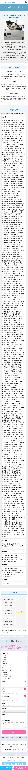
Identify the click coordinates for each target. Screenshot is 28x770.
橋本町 (19, 405)
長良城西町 (19, 368)
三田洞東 (14, 470)
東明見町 (22, 415)
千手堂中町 (12, 317)
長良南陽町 (5, 401)
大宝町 (18, 324)
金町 (17, 285)
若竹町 (20, 527)
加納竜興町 (17, 224)
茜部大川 (16, 120)
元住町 (21, 499)
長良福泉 (17, 401)
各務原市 (22, 546)
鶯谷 (11, 164)
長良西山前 (19, 374)
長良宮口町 (12, 393)
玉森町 (20, 332)
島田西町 (17, 295)
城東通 (18, 293)
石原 (23, 142)
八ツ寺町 (22, 505)
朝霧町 (17, 146)
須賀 (13, 295)
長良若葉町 (5, 377)
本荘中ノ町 (5, 442)
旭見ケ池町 (5, 426)
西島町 (4, 397)
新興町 (4, 289)
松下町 (18, 460)
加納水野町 (21, 211)
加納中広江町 (19, 238)
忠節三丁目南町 (6, 348)
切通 (11, 266)
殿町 (21, 344)
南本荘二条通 (5, 479)
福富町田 (4, 423)
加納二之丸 (5, 230)
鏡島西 (4, 205)
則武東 (21, 411)
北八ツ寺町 (5, 254)
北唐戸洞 (8, 256)
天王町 (4, 332)
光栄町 (7, 268)
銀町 (16, 283)
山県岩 (4, 532)
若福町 (22, 534)
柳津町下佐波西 (6, 505)
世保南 (12, 529)
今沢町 (17, 162)
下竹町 (13, 309)
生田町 (12, 136)
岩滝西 (7, 158)
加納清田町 (19, 179)
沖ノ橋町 (10, 187)
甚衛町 (4, 295)
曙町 (21, 146)
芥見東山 (16, 148)
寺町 (10, 330)
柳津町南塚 (5, 523)
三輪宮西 (18, 493)
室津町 (4, 497)
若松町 (13, 534)
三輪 (18, 485)
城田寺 (21, 258)
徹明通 (8, 356)
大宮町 (18, 189)
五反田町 (4, 262)
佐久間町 (17, 275)
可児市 (17, 559)
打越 (17, 150)
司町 (18, 352)
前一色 (14, 440)
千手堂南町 (19, 317)
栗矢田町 (12, 270)
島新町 (4, 301)
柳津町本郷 (19, 523)
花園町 (22, 436)
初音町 (13, 407)
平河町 (21, 425)
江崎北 (12, 152)
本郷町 (15, 444)
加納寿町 (18, 220)
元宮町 (8, 499)
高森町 (12, 305)
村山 (20, 476)
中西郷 (19, 338)
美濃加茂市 (10, 561)
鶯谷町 (15, 164)
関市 (21, 559)
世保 (8, 513)
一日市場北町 (11, 415)
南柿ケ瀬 (11, 483)
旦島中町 (10, 350)
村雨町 (19, 495)
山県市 (17, 546)
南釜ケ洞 (17, 483)
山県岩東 (10, 530)
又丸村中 (21, 464)
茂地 (18, 491)
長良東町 (11, 401)
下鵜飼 (14, 297)
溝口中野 (14, 472)
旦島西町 (4, 350)
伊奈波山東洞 (10, 138)
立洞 (17, 334)
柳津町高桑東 (18, 501)
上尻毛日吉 (12, 236)
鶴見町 (21, 356)
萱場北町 (18, 248)
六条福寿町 (18, 513)
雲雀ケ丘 (15, 428)
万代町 (7, 417)
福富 (23, 423)
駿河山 (18, 289)
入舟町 (8, 160)
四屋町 (4, 513)
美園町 (4, 476)
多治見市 (9, 583)
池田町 (4, 142)
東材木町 (4, 432)
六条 (9, 517)
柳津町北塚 (19, 487)
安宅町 (4, 146)
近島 (8, 260)
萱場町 (4, 250)
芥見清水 (15, 132)
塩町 (8, 303)
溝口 (8, 476)
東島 (9, 432)
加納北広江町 (5, 181)
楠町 (14, 271)
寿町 (21, 281)
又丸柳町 (15, 464)
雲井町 (21, 270)
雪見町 (14, 507)
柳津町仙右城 (20, 503)
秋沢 (16, 124)
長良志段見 (12, 370)
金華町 (19, 262)
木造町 (4, 264)
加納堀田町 (5, 201)
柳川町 (10, 521)
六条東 (4, 515)
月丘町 (22, 352)
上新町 (18, 242)
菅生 (14, 291)
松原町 (22, 460)
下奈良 (8, 311)
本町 (18, 440)
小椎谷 (4, 285)
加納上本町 (13, 181)
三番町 (12, 303)
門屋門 (21, 171)
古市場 (19, 448)
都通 (21, 479)
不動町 (4, 450)
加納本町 (4, 209)
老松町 (4, 171)
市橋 (22, 140)
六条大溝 (18, 511)
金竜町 (10, 262)
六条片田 (14, 515)
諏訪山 (13, 289)
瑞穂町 (19, 474)
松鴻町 (13, 311)
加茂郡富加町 (5, 557)
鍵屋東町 (4, 197)
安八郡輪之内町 (19, 572)
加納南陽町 (19, 236)
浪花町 (4, 383)
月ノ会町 (4, 364)
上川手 (10, 209)
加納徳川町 (5, 240)
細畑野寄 (22, 442)
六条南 (12, 513)
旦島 (20, 350)
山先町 (8, 511)
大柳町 (13, 189)
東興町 (12, 344)
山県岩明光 (5, 527)
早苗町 (4, 275)
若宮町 (18, 534)
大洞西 (18, 191)
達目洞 (4, 352)
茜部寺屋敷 (11, 124)
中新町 (14, 338)
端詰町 (14, 405)
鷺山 (15, 277)
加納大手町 (5, 183)
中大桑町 (9, 340)
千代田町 (4, 346)
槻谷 (3, 268)
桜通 (8, 275)
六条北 (8, 515)
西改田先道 (5, 393)
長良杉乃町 (5, 368)
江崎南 (7, 152)
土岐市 (4, 583)
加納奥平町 (20, 181)
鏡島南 (17, 199)
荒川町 (17, 128)
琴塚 (17, 281)
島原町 (10, 297)
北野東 (10, 252)
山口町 (17, 529)
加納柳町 (11, 226)
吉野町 (8, 509)
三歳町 (12, 481)
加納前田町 (19, 207)
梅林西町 (9, 434)
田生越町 (4, 336)
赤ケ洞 (21, 120)
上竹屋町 (8, 258)
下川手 (10, 299)
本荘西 (22, 440)
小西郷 (8, 285)
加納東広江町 (19, 203)
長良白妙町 (5, 370)
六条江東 (4, 517)
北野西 (22, 250)
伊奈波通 (12, 140)
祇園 (22, 271)
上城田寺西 (13, 232)
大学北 (22, 326)
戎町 (21, 150)
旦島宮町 (19, 348)
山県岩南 (4, 530)
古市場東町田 (5, 454)
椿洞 (15, 362)
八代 (13, 501)
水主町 (8, 195)
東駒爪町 (21, 430)
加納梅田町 (19, 183)
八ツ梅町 (4, 507)
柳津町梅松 (13, 491)
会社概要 (22, 757)
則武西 (17, 411)
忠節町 (14, 346)
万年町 (13, 462)
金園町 (18, 177)
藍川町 (4, 536)
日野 (14, 421)
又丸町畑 (16, 466)
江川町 (20, 169)
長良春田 (4, 375)
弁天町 (8, 460)
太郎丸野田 (12, 324)
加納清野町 (12, 179)
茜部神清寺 (19, 122)
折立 (22, 205)
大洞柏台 (22, 166)
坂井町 (4, 281)
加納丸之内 (19, 213)
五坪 (19, 260)
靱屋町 (12, 154)
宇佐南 (13, 169)
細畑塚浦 (9, 458)
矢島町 (10, 507)
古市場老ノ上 (12, 448)
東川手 (4, 430)
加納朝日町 (5, 199)
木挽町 (21, 268)
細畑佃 (4, 458)
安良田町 (22, 128)
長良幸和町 (19, 372)
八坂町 (4, 501)
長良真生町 (12, 368)
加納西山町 (12, 230)
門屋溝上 (10, 173)
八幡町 (4, 407)
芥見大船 (11, 134)
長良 (16, 381)
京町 (3, 266)
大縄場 (13, 166)
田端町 (13, 334)
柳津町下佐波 (15, 505)
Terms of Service (13, 738)
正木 (14, 456)
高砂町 (15, 307)
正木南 (20, 438)
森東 (17, 497)
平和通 (13, 460)
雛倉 (17, 415)
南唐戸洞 (4, 485)
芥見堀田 (10, 148)
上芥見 (11, 211)
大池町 (8, 171)
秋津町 (10, 132)
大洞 (17, 166)
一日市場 (4, 415)
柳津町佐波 (5, 487)
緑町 (21, 481)
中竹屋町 (4, 338)
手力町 (13, 356)
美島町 (4, 474)
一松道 (17, 136)
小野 (3, 283)
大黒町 (8, 326)
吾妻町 (21, 144)
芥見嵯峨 (4, 132)
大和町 (4, 511)
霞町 (8, 175)
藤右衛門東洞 (14, 342)
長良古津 (22, 397)
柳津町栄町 (12, 487)
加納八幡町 (21, 228)
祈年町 (8, 264)
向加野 (10, 495)
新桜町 (8, 293)
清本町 (12, 315)
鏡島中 (8, 205)
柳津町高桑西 (5, 503)
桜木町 (12, 275)
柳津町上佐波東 (6, 489)
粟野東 (4, 136)
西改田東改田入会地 (7, 389)
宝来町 (4, 460)
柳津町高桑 (13, 503)
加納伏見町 (19, 201)
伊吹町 (21, 160)
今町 (21, 162)
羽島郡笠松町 (5, 546)
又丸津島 (10, 466)
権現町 (12, 260)
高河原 (20, 307)
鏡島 (18, 205)
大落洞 (13, 171)
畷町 (11, 383)
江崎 (22, 152)
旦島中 (15, 350)
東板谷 (4, 434)
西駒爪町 (16, 383)
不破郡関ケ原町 (6, 570)
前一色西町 (19, 456)
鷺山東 (22, 275)
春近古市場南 (19, 434)
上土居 (8, 248)
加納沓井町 (5, 179)
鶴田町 (8, 358)
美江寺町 (9, 468)
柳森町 (11, 527)
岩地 (16, 158)
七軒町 (20, 413)
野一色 (4, 411)
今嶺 (3, 164)
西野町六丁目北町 (7, 421)
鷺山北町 (10, 277)
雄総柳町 (4, 193)
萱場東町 (9, 250)
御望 (16, 260)
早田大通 (4, 321)
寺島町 (4, 356)
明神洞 (14, 485)
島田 (20, 299)
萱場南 (14, 250)
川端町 (4, 248)
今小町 (12, 162)
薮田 (22, 532)
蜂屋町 (8, 407)
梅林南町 (12, 417)
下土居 (4, 311)
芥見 (22, 134)
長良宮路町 (19, 393)
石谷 (9, 150)
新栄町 (8, 289)
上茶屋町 (4, 244)
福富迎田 (4, 452)
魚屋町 (4, 160)
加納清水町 (5, 219)
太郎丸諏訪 (5, 330)
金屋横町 (4, 187)
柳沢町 (15, 527)
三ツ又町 (19, 468)
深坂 (17, 425)
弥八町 (8, 532)
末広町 (8, 295)
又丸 (21, 466)
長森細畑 (4, 360)
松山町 (8, 462)
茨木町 (17, 160)
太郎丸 (15, 332)
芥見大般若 (18, 130)
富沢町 (18, 340)
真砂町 (15, 438)
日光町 (4, 419)
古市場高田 (19, 446)
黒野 (3, 270)
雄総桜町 (19, 193)
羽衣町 (10, 405)
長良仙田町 (19, 366)
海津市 (21, 570)
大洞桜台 (11, 167)
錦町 (21, 383)
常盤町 (17, 344)
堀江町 (6, 444)
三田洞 (19, 470)
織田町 (10, 193)
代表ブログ (13, 758)
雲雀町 (20, 428)
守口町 (4, 499)
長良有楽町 (11, 395)
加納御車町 (5, 213)
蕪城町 (11, 224)
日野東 (21, 426)
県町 (20, 124)
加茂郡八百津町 (14, 555)
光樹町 (18, 287)
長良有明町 (5, 381)
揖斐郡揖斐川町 (14, 574)
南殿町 (4, 481)
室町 (3, 493)
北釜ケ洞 (14, 256)
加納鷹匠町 (12, 217)
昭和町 (4, 309)
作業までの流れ (12, 757)
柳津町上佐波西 (16, 489)
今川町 (7, 162)
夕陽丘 (13, 509)
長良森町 (4, 395)
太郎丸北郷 (12, 328)
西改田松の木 (5, 387)
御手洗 (8, 470)
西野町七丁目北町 (11, 419)
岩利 (19, 158)
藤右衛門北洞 (5, 342)
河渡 (18, 279)
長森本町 (21, 381)
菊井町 (8, 246)
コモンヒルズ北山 (7, 279)
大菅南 (4, 166)
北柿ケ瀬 (19, 256)
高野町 (21, 305)
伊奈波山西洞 (18, 138)
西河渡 (17, 395)
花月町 (13, 195)
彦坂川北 (4, 413)
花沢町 (22, 407)
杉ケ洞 (22, 291)
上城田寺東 (20, 232)
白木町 (7, 283)
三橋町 (4, 470)
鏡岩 (21, 199)
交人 (11, 438)
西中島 (12, 409)
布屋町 (20, 409)
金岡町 (19, 173)
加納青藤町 (19, 185)
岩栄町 (13, 150)
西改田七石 (13, 387)
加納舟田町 (12, 203)
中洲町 (10, 338)
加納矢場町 (5, 226)
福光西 (19, 450)
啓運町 (20, 266)
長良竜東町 (16, 375)
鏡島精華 (14, 205)
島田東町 (4, 297)
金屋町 (22, 177)
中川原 (4, 340)
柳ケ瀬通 (4, 521)
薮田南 (8, 534)
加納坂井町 (12, 220)
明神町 (10, 485)
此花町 (17, 268)
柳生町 (13, 497)
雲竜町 (8, 156)
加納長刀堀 (5, 238)
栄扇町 (13, 156)
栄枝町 (13, 281)
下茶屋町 (18, 309)
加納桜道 (11, 219)
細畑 (20, 458)
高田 (11, 307)
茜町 (23, 124)
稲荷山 (21, 136)
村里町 (14, 495)
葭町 (23, 507)
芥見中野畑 (5, 128)
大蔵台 (21, 167)
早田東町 (4, 319)
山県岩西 (16, 530)
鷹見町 (17, 305)
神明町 (13, 293)
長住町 (4, 362)
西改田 (13, 391)
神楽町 (18, 195)
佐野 (14, 273)
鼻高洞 (18, 417)
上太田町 (21, 209)
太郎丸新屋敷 (19, 328)
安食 (8, 146)
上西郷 (11, 234)
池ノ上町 (9, 142)
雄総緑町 (11, 199)
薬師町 (13, 511)
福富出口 (16, 452)
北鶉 (3, 258)
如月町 (14, 244)
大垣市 (4, 572)
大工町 (13, 326)
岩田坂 (13, 177)
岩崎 (3, 158)
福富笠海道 (11, 423)
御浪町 (14, 193)
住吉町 (22, 289)
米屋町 (10, 273)
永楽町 (7, 154)
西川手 (4, 385)
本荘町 (11, 442)
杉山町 (18, 291)
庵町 (8, 136)
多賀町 (7, 305)
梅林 (14, 434)
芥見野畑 (22, 148)
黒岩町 (7, 270)
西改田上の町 (19, 391)
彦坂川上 (16, 442)
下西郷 (17, 303)
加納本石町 (12, 207)
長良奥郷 (10, 360)
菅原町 (4, 293)
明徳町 (22, 491)
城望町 (22, 293)
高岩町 (12, 268)
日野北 (18, 421)
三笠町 (14, 468)
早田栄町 (19, 319)
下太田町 (4, 299)
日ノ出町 (11, 426)
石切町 (14, 142)
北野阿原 (19, 254)
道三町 (14, 354)
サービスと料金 (6, 757)
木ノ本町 (19, 264)
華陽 (18, 250)
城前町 (20, 283)
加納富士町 (12, 201)
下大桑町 (19, 297)
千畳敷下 (4, 323)
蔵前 (17, 270)
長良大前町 (17, 377)
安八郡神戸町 (10, 572)
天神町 (19, 330)
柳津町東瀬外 (12, 525)
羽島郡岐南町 (18, 544)
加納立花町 (19, 222)
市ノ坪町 (8, 144)
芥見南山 (4, 148)
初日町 (18, 407)
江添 (3, 152)
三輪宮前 (4, 495)
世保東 (13, 517)
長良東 (10, 375)
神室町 (13, 248)
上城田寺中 (5, 224)
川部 (22, 246)
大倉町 (17, 167)
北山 (10, 254)
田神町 (10, 319)
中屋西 (4, 354)
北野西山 (4, 252)
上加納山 (15, 209)
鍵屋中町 (16, 197)
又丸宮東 (4, 466)
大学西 (18, 326)
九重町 (13, 285)
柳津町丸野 (12, 523)
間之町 (13, 122)
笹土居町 (18, 273)
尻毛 (17, 301)
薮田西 (13, 532)
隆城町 (7, 529)
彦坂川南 (10, 413)
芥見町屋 (17, 152)
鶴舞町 (4, 358)
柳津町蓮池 (20, 525)
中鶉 (8, 354)
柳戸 (14, 521)
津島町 (19, 362)
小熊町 (18, 187)
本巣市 (12, 546)
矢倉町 (8, 497)
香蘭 (21, 285)
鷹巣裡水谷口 (5, 307)
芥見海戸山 (5, 134)
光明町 (8, 287)
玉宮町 (4, 334)
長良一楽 (10, 379)
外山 (14, 340)
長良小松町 (5, 372)
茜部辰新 (4, 124)
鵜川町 (7, 164)
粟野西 (12, 130)
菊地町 (19, 244)
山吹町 (22, 509)
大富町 (8, 166)
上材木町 (16, 234)
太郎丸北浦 (10, 332)
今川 (3, 162)
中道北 (19, 336)
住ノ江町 (4, 291)
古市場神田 (5, 448)
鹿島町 (21, 175)
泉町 (3, 144)
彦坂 (8, 438)
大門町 (14, 352)
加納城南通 (5, 217)
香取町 (4, 175)
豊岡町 (19, 354)
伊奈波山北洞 (5, 140)
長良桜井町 (19, 370)
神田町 (18, 246)
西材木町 (22, 395)
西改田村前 (10, 385)
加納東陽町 (12, 240)
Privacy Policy (24, 737)
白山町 (4, 409)
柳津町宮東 (5, 519)
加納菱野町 (5, 203)
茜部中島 (22, 126)
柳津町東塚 (5, 525)
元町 (13, 499)
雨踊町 (13, 144)
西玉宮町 (17, 403)
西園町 (8, 397)
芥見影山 (21, 132)
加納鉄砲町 (5, 242)
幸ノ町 (13, 287)
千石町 (17, 315)
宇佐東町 (8, 169)
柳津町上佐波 (5, 491)
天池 (17, 144)
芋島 (13, 160)
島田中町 (15, 299)
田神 (3, 305)
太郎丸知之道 (16, 323)
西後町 (4, 260)
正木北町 (9, 456)
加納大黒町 (12, 242)
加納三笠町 (12, 213)
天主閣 (14, 330)
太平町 (8, 313)
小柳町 (14, 279)
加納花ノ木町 (14, 228)
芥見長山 (4, 150)
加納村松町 (18, 226)
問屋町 (14, 336)
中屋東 (8, 362)
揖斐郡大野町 (5, 576)
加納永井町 (12, 238)
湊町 (3, 483)
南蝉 (8, 481)
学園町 (13, 246)
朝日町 (12, 146)
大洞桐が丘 (5, 167)
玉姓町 (18, 271)
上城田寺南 (5, 234)
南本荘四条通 (14, 478)
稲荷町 (4, 138)
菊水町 (4, 246)
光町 (3, 417)
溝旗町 (4, 472)
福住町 (8, 425)
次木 (8, 383)
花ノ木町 (17, 436)
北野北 (14, 254)
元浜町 (17, 499)
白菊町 (12, 283)
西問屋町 (4, 405)
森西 (21, 497)
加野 (15, 173)
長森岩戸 (18, 358)
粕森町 (17, 175)
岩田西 (8, 177)
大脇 (9, 189)
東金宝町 (9, 430)
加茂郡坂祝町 (14, 557)
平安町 (12, 454)
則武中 (12, 411)
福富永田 (10, 452)
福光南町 (9, 450)
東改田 (18, 432)
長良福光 (11, 403)
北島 (3, 256)
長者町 (10, 346)
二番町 (22, 417)
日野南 (4, 428)
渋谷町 (13, 301)
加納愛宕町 (12, 185)
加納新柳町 (18, 215)
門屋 (17, 171)
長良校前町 (5, 366)
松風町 (10, 464)
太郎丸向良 (5, 328)
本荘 (19, 444)
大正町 (13, 313)
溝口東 (8, 472)
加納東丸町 (5, 207)
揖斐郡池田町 (5, 574)
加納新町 (4, 215)
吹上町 (13, 425)
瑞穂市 (4, 544)
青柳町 (8, 122)
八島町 (8, 501)
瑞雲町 (10, 323)
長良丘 (11, 377)
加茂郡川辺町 (5, 559)
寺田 (23, 354)
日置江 (4, 438)
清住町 (7, 266)
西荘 (16, 409)
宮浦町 (12, 479)
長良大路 (4, 379)
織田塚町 (4, 189)
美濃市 (4, 561)
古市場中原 (5, 446)
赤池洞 (4, 122)
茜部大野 (10, 120)
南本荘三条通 (5, 478)
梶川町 (12, 175)
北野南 (19, 252)
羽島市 (4, 548)
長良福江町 (5, 403)
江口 (3, 154)
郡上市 (12, 559)
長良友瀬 (18, 399)
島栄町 (8, 301)
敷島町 (4, 303)
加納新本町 (19, 217)
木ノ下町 (14, 264)
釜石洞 (15, 211)
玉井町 (8, 334)
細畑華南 (15, 458)
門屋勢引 (4, 173)
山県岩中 (22, 530)
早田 (9, 321)
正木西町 (4, 440)
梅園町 (4, 156)
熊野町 (4, 271)
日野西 (17, 426)
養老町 (19, 507)
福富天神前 (18, 423)
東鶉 (22, 432)
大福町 (4, 326)
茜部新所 (4, 120)
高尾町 (4, 313)
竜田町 (21, 334)
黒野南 (15, 266)
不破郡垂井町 (14, 568)
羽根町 (12, 436)
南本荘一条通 (13, 476)
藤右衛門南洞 (5, 344)
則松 (8, 409)
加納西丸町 (19, 230)
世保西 (18, 517)
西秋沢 (22, 389)
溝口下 (22, 454)
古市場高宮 (12, 446)
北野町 (14, 252)
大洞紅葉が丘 (5, 191)
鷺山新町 (4, 277)
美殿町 (17, 481)
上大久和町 (5, 211)
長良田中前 (5, 399)
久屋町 (15, 413)
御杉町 (22, 187)
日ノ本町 (9, 428)
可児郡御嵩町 (5, 555)
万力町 (18, 462)
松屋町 (4, 462)
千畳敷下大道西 (16, 321)
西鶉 (9, 391)
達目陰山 (9, 352)
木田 (17, 258)
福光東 (14, 450)
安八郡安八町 (5, 568)
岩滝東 (12, 158)
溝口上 (4, 456)
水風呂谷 (14, 474)
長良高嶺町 (12, 366)
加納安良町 (5, 185)
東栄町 (22, 340)
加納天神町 (19, 240)
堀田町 (11, 444)
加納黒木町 (5, 222)
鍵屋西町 (10, 197)
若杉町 (19, 515)
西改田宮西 (17, 385)
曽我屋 (18, 313)
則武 (8, 411)
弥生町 (18, 509)
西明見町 (4, 391)
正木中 (10, 440)
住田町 (10, 291)
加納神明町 (11, 215)
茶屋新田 (14, 348)
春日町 (4, 195)
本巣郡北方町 (10, 544)
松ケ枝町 (4, 464)
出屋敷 (10, 336)
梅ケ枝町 (17, 154)
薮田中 (18, 532)
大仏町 (22, 324)
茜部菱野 (10, 126)
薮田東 (4, 534)
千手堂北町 (5, 317)
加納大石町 (12, 183)
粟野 (3, 130)
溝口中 (19, 472)
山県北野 (22, 529)
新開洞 (22, 287)
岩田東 (4, 177)
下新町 (8, 309)
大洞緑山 (12, 191)
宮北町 (17, 479)
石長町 (19, 142)
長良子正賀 (12, 372)
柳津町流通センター (14, 519)
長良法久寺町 (15, 397)
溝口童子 (17, 454)
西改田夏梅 (17, 389)
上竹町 (13, 258)
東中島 (13, 432)
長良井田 (16, 379)
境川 (22, 279)
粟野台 (7, 130)
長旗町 (21, 360)
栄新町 (8, 281)
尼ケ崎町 (11, 128)
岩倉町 (21, 156)
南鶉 (7, 483)
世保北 (22, 517)
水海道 (8, 474)
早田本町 (4, 315)
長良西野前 (12, 374)
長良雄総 (16, 360)
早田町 (14, 319)
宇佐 (3, 169)
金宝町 (14, 262)
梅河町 (22, 154)
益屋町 (4, 468)
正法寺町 (18, 311)
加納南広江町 (5, 228)
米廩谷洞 (4, 273)
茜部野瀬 (16, 126)
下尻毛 (21, 303)
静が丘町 (22, 301)
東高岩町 (15, 430)
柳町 (17, 521)
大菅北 (20, 164)
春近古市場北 (5, 436)
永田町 (13, 358)
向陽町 (4, 287)
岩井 (17, 156)
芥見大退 (17, 134)
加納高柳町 (12, 222)
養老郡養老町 (15, 570)
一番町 (18, 140)
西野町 (19, 419)
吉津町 (4, 509)
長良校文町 (5, 374)
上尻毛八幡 (5, 236)
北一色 (10, 244)
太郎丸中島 (5, 324)
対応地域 (18, 757)
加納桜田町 (18, 219)
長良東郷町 (12, 399)
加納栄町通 (5, 220)
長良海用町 (11, 364)
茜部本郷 (4, 126)
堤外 (17, 356)
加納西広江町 (5, 232)
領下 (3, 529)
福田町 (4, 425)
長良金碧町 (18, 364)
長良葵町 (11, 381)
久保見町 (9, 271)
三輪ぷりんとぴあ (10, 493)
